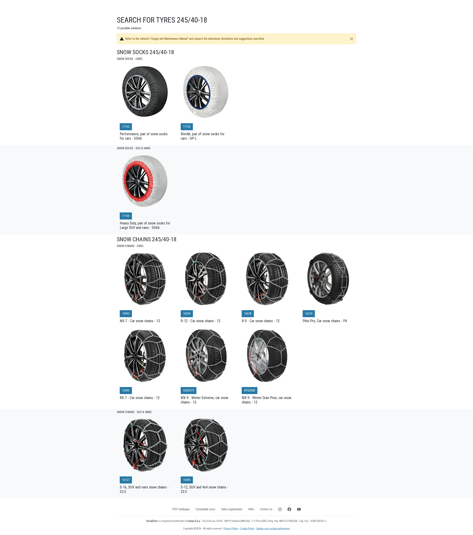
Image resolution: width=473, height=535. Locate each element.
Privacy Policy (231, 528)
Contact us (266, 509)
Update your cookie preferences (273, 528)
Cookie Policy (247, 528)
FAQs (251, 509)
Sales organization (231, 509)
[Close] (351, 39)
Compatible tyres (205, 509)
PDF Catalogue (181, 509)
